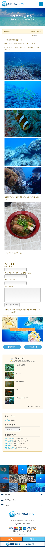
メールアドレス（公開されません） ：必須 (17, 273)
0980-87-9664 (23, 523)
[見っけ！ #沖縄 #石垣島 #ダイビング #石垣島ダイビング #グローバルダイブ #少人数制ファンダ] (31, 478)
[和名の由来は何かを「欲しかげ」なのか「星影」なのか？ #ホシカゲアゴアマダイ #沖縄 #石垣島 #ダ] (31, 469)
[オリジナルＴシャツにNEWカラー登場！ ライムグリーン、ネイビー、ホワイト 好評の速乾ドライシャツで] (22, 487)
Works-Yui (24, 534)
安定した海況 (9, 438)
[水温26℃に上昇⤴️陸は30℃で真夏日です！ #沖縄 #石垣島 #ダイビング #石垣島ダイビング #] (4, 478)
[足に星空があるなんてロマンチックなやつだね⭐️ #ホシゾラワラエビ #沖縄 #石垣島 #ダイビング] (13, 469)
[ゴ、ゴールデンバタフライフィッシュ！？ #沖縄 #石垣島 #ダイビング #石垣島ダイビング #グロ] (31, 487)
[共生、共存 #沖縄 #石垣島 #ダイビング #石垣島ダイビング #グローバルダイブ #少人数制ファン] (4, 487)
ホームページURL (10, 279)
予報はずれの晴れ (10, 448)
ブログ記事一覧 (35, 406)
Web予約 (10, 539)
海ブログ (7, 420)
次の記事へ (32, 347)
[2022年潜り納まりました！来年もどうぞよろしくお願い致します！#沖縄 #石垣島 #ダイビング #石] (40, 487)
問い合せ (33, 539)
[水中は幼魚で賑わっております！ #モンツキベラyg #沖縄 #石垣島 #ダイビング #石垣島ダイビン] (40, 469)
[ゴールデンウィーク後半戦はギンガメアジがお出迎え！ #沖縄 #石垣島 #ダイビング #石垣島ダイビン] (22, 469)
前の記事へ (12, 347)
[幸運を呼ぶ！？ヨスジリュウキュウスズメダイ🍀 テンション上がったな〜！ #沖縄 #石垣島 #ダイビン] (13, 478)
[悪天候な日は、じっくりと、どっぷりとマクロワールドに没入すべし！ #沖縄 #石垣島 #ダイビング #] (22, 478)
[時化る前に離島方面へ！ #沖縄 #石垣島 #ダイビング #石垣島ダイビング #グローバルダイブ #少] (40, 478)
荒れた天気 (8, 443)
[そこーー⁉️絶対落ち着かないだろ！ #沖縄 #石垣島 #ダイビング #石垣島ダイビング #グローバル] (4, 469)
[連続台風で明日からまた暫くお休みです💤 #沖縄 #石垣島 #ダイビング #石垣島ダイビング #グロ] (13, 487)
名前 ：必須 (8, 266)
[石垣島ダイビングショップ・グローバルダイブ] (13, 6)
